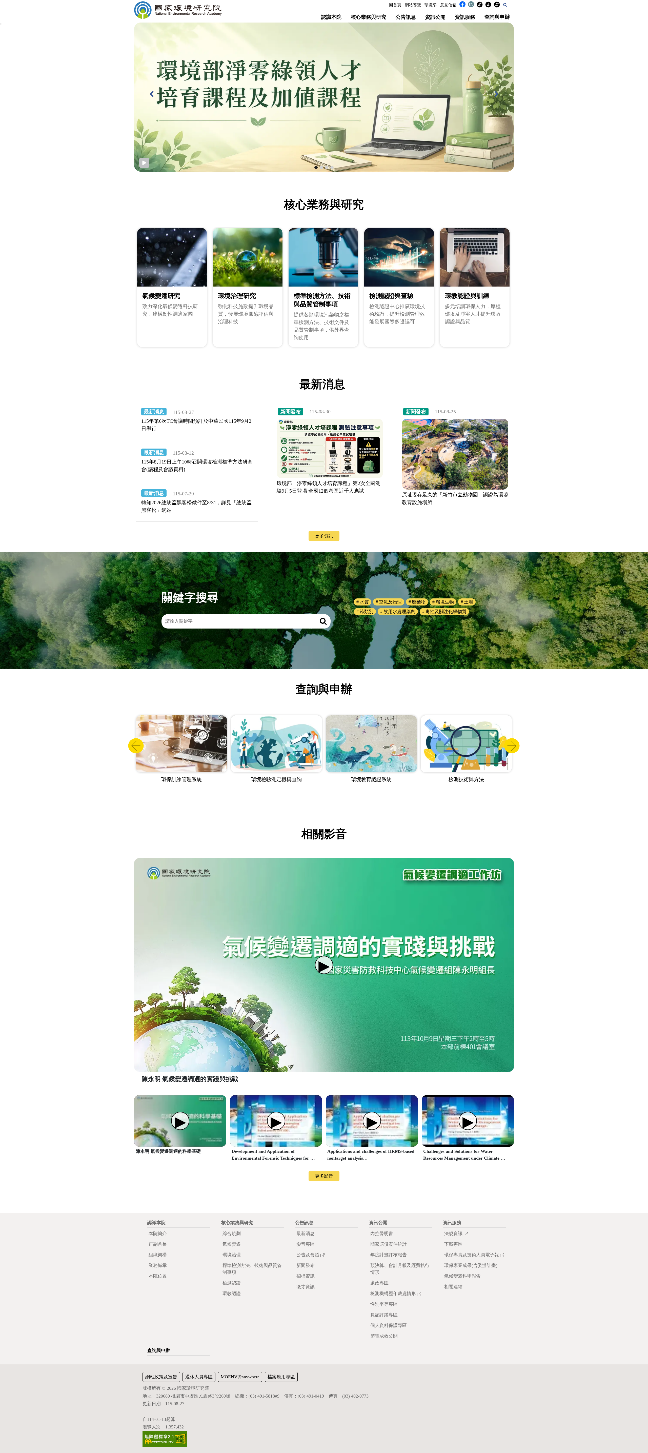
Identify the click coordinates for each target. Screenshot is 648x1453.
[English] (471, 5)
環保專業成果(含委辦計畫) (470, 1265)
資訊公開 (435, 17)
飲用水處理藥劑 (399, 611)
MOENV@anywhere (240, 1376)
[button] (505, 5)
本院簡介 (158, 1233)
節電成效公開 (384, 1336)
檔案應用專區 (281, 1376)
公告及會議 (308, 1254)
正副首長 (158, 1244)
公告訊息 (406, 17)
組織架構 (158, 1254)
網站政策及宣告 (161, 1376)
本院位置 (158, 1276)
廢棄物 (419, 601)
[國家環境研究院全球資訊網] (178, 10)
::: (135, 1)
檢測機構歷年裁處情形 (393, 1293)
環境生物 (445, 601)
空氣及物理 (390, 601)
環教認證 (231, 1293)
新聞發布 (305, 1265)
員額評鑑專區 (384, 1314)
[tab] (316, 167)
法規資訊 (454, 1233)
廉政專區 (379, 1282)
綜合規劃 (231, 1233)
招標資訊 (305, 1276)
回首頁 (395, 5)
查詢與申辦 (497, 17)
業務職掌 (158, 1265)
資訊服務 (465, 17)
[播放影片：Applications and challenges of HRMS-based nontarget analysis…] (372, 1121)
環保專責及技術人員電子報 (472, 1254)
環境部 (430, 5)
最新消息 (305, 1233)
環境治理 (231, 1254)
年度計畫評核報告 (388, 1254)
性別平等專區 (384, 1304)
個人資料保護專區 (388, 1325)
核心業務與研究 (368, 17)
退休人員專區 (199, 1376)
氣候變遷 (231, 1244)
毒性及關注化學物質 (446, 611)
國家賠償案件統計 (388, 1244)
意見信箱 (448, 5)
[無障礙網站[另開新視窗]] (165, 1438)
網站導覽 (413, 5)
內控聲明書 (381, 1233)
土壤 (468, 601)
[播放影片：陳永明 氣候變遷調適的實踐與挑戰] (324, 965)
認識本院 (331, 17)
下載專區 (453, 1244)
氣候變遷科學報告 (462, 1276)
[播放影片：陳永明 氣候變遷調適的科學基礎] (180, 1121)
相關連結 (453, 1286)
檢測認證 (231, 1282)
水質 (364, 601)
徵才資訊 (305, 1286)
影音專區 (305, 1244)
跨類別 (366, 611)
